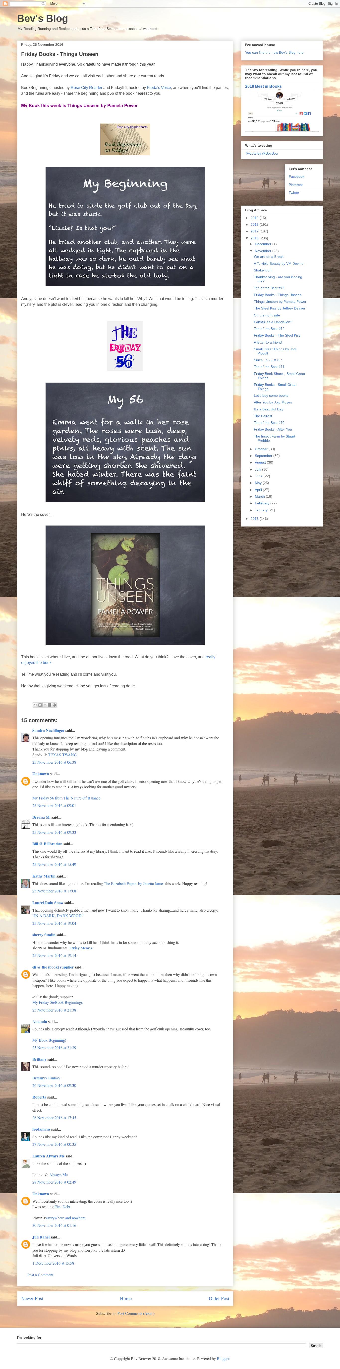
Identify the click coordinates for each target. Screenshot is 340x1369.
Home (126, 1298)
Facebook (296, 176)
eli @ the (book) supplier (53, 967)
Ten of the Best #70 (269, 423)
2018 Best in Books (263, 86)
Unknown (40, 773)
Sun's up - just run (268, 360)
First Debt (62, 1206)
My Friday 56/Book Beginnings (57, 1002)
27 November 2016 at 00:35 (54, 1144)
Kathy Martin (44, 876)
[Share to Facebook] (49, 705)
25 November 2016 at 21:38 (54, 1010)
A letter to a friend (268, 342)
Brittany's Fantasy (46, 1077)
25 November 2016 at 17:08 (54, 890)
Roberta (39, 1097)
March (260, 496)
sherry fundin (44, 934)
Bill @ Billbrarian (47, 843)
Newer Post (32, 1298)
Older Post (219, 1298)
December (263, 244)
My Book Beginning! (49, 1040)
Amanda (39, 1021)
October (262, 449)
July (258, 469)
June (259, 476)
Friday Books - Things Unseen (278, 295)
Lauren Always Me (48, 1156)
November (263, 251)
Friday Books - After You (273, 429)
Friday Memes (80, 947)
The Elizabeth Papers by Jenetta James (134, 883)
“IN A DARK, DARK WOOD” (57, 915)
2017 (255, 231)
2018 (255, 224)
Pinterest (296, 185)
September (264, 456)
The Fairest (263, 416)
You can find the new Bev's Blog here (274, 52)
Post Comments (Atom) (136, 1313)
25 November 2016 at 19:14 (54, 955)
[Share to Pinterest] (54, 705)
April (259, 490)
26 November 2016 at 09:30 (54, 1085)
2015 (255, 519)
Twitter (294, 193)
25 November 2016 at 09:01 (54, 805)
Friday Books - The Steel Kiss (277, 335)
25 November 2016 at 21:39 (54, 1047)
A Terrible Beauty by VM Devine (278, 263)
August (261, 462)
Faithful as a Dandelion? (273, 322)
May (259, 483)
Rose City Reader (86, 88)
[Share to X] (44, 705)
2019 (255, 218)
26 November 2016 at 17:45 (54, 1117)
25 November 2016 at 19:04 (54, 923)
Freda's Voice (159, 88)
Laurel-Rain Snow (47, 902)
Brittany (39, 1059)
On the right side (267, 315)
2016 (255, 238)
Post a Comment (40, 1274)
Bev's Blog (42, 18)
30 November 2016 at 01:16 (54, 1225)
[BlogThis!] (40, 705)
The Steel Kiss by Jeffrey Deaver (279, 308)
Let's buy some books (271, 395)
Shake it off (263, 270)
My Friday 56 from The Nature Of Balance (66, 797)
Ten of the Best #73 (269, 288)
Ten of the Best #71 (269, 367)
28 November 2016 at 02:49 (54, 1182)
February (262, 503)
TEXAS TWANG (62, 754)
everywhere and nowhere (65, 1217)
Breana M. (41, 817)
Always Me (58, 1174)
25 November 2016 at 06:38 (54, 762)
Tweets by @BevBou (261, 153)
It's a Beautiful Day (268, 409)
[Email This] (35, 705)
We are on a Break (268, 257)
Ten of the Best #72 (269, 329)
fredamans (41, 1129)
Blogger (223, 1358)
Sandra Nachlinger (48, 730)
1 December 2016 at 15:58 (53, 1263)
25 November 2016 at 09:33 (54, 832)
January (262, 510)
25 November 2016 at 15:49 (54, 864)
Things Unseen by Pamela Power (280, 302)
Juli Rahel (41, 1237)
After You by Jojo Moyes (273, 402)
